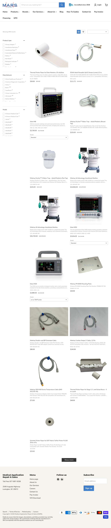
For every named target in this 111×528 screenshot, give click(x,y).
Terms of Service (14, 512)
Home (5, 12)
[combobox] (39, 4)
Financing (6, 18)
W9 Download (35, 498)
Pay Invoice (98, 12)
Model (31, 135)
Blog (61, 12)
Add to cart (49, 67)
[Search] (62, 4)
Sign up (88, 488)
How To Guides (73, 12)
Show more (68, 460)
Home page (34, 479)
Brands (25, 12)
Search (5, 512)
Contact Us (86, 12)
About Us (51, 12)
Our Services (38, 12)
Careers (32, 488)
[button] (79, 32)
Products (14, 12)
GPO (15, 18)
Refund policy (26, 512)
